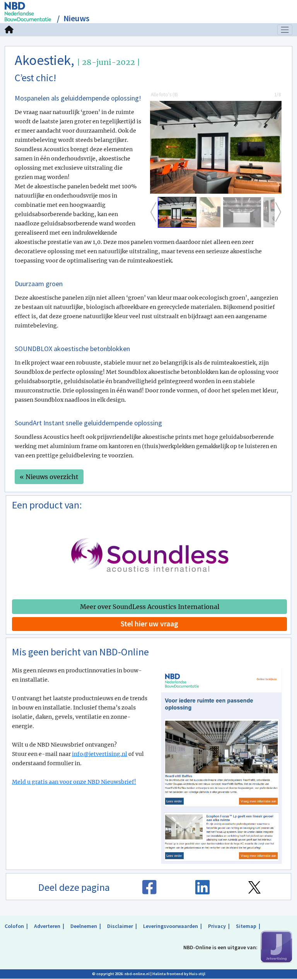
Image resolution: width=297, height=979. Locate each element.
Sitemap (246, 926)
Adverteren (47, 926)
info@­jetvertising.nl (99, 753)
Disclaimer (120, 926)
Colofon (14, 926)
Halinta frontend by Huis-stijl (178, 973)
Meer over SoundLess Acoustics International (149, 607)
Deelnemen (83, 926)
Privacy (217, 926)
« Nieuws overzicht (49, 477)
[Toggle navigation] (285, 29)
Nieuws (76, 18)
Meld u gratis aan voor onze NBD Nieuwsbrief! (74, 781)
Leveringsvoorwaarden (170, 926)
